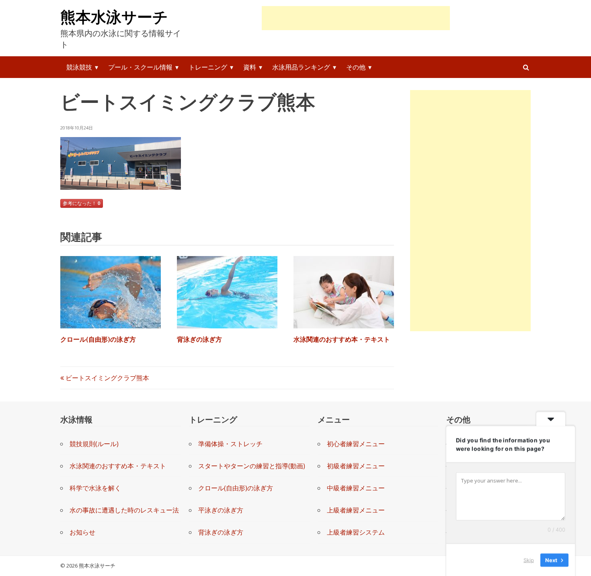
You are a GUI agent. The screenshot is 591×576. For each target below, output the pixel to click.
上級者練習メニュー (356, 510)
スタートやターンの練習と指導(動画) (251, 465)
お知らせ (82, 532)
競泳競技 (79, 67)
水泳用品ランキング (301, 67)
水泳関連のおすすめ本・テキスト (341, 339)
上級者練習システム (356, 532)
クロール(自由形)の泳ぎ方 (98, 339)
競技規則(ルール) (94, 443)
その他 (355, 67)
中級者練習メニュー (356, 488)
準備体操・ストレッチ (230, 443)
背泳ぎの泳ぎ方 (199, 339)
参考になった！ (82, 203)
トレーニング (208, 67)
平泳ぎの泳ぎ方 (220, 510)
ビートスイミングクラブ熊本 (106, 377)
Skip (528, 559)
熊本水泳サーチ (114, 16)
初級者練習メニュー (356, 465)
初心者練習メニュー (356, 443)
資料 (249, 67)
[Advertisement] (356, 18)
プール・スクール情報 (140, 67)
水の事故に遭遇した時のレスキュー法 (124, 510)
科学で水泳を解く (95, 488)
